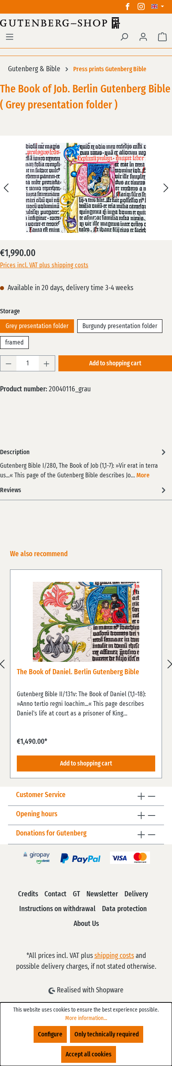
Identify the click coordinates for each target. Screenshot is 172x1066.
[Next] (166, 188)
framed (14, 342)
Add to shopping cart (115, 363)
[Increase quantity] (46, 363)
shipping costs (114, 956)
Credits (28, 894)
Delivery (136, 894)
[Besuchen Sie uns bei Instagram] (141, 6)
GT (76, 894)
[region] (86, 664)
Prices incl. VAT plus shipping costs (44, 265)
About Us (86, 924)
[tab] (84, 463)
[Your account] (143, 37)
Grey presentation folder (37, 326)
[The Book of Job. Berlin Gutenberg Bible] (86, 188)
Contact (55, 894)
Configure (50, 1034)
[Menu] (9, 37)
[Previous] (6, 188)
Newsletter (102, 894)
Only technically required (106, 1034)
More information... (86, 1018)
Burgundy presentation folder (119, 326)
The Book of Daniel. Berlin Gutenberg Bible (78, 672)
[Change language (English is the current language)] (157, 7)
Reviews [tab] (10, 490)
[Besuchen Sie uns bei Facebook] (127, 6)
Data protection (124, 909)
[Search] (124, 37)
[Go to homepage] (86, 23)
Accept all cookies (89, 1054)
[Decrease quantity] (8, 363)
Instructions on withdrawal (57, 909)
